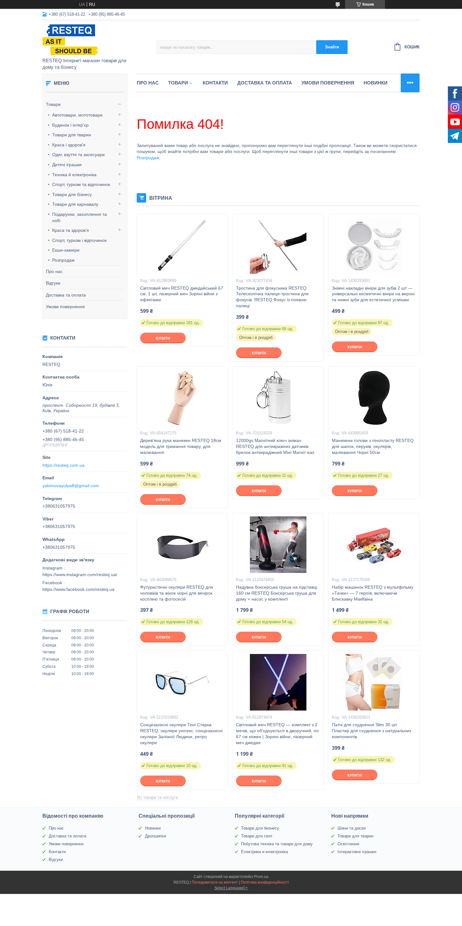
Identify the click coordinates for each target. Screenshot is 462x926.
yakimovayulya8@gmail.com (70, 485)
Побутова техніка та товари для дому (277, 844)
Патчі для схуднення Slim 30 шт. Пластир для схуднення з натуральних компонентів (371, 730)
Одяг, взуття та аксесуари (78, 154)
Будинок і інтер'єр (70, 125)
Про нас (54, 271)
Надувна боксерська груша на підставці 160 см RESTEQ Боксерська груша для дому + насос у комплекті (276, 593)
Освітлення (348, 844)
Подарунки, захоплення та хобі (79, 217)
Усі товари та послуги (157, 797)
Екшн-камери (66, 250)
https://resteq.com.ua (63, 465)
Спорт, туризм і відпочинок (79, 240)
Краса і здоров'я (68, 144)
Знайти (332, 47)
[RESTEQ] (97, 39)
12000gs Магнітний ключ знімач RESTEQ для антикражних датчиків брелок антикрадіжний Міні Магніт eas (275, 446)
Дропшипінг (156, 836)
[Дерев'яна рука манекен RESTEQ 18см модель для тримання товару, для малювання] (182, 398)
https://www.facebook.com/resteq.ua (78, 589)
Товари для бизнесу (260, 828)
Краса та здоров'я (70, 230)
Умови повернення (65, 306)
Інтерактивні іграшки (357, 851)
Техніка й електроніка (74, 174)
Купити (163, 338)
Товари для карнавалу (75, 204)
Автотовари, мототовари (77, 114)
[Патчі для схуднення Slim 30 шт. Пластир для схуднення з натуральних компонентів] (374, 682)
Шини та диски (352, 828)
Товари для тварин (71, 134)
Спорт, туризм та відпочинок (81, 184)
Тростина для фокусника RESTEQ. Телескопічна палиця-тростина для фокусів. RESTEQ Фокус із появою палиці (272, 297)
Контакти (215, 82)
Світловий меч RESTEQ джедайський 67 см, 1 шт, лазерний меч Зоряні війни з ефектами (181, 294)
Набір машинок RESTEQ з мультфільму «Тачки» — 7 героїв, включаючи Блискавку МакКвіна (372, 593)
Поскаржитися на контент (215, 882)
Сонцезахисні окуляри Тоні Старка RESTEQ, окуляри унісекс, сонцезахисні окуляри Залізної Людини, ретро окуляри (181, 733)
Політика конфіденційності (265, 882)
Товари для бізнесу (72, 194)
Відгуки (53, 283)
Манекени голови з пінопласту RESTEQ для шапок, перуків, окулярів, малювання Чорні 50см (373, 446)
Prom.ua (261, 876)
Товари (53, 104)
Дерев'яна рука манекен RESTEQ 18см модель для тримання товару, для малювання (180, 446)
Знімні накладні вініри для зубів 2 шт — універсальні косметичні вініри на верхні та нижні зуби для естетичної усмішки (373, 294)
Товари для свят (256, 836)
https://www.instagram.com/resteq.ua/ (79, 574)
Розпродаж (63, 260)
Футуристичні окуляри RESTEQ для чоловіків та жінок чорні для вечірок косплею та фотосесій (176, 593)
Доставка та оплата (66, 294)
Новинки (376, 82)
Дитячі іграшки (67, 164)
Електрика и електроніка (264, 851)
